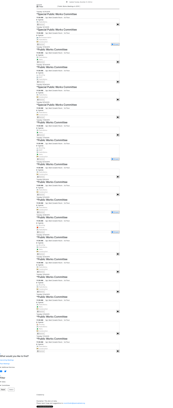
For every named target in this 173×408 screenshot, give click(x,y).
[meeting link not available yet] (117, 24)
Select (11, 389)
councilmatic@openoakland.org (74, 403)
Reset (3, 389)
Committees (6, 385)
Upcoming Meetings (7, 360)
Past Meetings (5, 364)
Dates (3, 382)
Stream (116, 44)
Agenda (42, 21)
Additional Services (8, 367)
